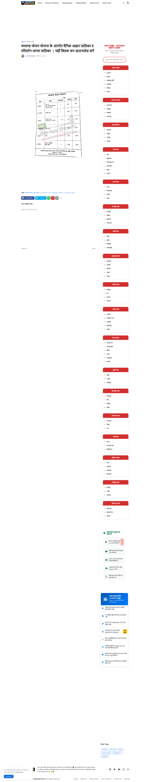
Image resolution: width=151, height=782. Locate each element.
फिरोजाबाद (109, 190)
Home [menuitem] (40, 3)
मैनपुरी (108, 194)
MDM (60, 192)
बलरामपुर (109, 470)
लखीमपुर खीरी (110, 80)
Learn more (19, 772)
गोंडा (108, 462)
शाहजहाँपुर (109, 247)
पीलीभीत (109, 244)
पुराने (93, 248)
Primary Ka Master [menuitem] (51, 3)
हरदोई (108, 77)
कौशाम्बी (109, 112)
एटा (107, 293)
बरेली (108, 236)
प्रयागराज (109, 105)
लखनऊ (109, 73)
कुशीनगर (109, 219)
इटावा (108, 354)
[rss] (128, 769)
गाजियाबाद (109, 166)
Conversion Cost (45, 192)
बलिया (108, 424)
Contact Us (118, 779)
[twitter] (114, 769)
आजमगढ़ (109, 421)
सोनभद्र (109, 495)
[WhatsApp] (49, 198)
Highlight (55, 192)
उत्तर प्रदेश (112, 749)
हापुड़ (108, 169)
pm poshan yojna (69, 192)
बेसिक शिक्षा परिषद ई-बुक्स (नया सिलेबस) (116, 551)
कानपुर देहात (110, 346)
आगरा (108, 187)
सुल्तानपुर (109, 325)
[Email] (57, 198)
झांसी (108, 375)
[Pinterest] (53, 198)
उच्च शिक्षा (104, 749)
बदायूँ (108, 240)
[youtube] (119, 769)
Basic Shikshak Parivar (38, 779)
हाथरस (108, 297)
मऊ (108, 428)
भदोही (108, 491)
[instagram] (123, 769)
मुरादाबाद (109, 261)
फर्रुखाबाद (109, 358)
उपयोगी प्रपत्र (117, 753)
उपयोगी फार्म (105, 756)
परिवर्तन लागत (30, 41)
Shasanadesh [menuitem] (67, 3)
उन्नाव (108, 91)
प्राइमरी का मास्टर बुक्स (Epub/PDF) (115, 568)
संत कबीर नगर (110, 445)
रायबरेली (109, 84)
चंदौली (108, 133)
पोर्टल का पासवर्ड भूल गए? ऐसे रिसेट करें (115, 624)
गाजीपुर (108, 137)
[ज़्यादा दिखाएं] (61, 198)
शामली (108, 516)
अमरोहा (108, 265)
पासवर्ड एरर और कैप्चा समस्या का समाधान (115, 631)
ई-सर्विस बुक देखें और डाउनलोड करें (115, 616)
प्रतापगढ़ (109, 116)
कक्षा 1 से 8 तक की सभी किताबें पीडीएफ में (115, 560)
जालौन (108, 379)
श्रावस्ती (109, 474)
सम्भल (108, 276)
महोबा (108, 407)
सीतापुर (108, 88)
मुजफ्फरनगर (110, 512)
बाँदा (108, 400)
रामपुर (108, 272)
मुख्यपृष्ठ (23, 41)
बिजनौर (109, 268)
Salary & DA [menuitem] (94, 3)
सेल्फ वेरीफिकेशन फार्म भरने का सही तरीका (116, 639)
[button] (123, 3)
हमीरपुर (108, 403)
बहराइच (109, 466)
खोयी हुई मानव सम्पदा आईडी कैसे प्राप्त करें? (114, 608)
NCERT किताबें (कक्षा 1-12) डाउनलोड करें (115, 541)
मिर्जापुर (108, 487)
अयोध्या (109, 314)
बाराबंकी (109, 322)
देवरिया (108, 215)
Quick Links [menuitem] (107, 3)
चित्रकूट (109, 396)
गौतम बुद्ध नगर (110, 162)
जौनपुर (108, 141)
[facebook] (110, 769)
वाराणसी (109, 130)
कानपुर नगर (110, 343)
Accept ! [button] (9, 776)
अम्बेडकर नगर (110, 318)
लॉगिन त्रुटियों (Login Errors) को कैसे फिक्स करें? (115, 647)
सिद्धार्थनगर (109, 449)
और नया (24, 248)
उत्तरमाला (120, 749)
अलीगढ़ (109, 289)
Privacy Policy (94, 779)
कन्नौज (108, 361)
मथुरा (108, 198)
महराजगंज (109, 223)
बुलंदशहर (109, 158)
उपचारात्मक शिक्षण (106, 753)
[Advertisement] (75, 23)
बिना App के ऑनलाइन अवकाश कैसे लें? (116, 662)
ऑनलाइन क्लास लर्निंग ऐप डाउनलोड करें (116, 576)
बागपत (108, 173)
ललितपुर (109, 382)
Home (76, 779)
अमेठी (108, 329)
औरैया (108, 350)
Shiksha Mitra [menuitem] (81, 3)
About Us (83, 779)
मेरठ (108, 154)
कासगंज (109, 301)
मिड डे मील (36, 192)
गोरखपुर (109, 211)
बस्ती (108, 442)
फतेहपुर (109, 109)
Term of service (106, 779)
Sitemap (127, 779)
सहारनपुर (109, 508)
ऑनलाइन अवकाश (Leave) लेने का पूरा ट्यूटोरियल (116, 654)
